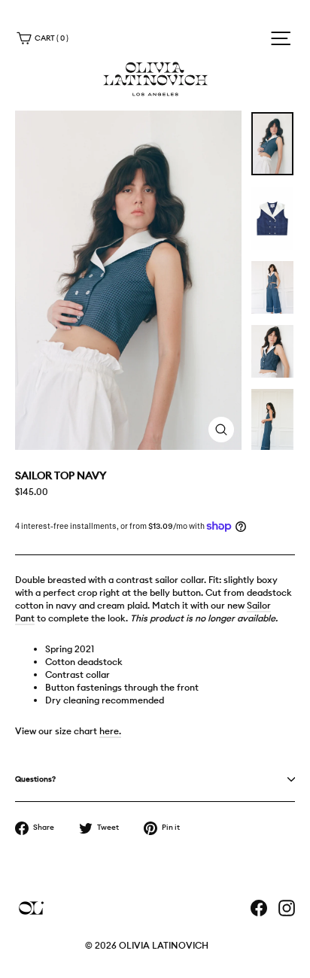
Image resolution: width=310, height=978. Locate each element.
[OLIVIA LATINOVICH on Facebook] (259, 908)
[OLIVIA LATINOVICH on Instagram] (286, 908)
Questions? (35, 779)
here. (110, 731)
